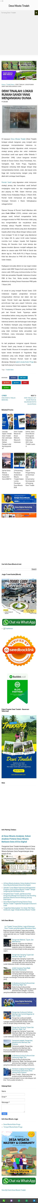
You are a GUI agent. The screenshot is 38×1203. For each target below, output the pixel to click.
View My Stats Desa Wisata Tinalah (14, 1190)
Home (3, 84)
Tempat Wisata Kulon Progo (12, 1127)
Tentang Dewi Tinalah (8, 13)
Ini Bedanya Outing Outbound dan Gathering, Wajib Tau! (23, 984)
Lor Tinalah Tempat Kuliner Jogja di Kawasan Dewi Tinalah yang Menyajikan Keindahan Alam (20, 927)
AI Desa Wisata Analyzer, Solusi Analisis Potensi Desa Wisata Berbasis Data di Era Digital (16, 839)
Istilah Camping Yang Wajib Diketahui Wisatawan (21, 969)
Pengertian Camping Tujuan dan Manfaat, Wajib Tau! (23, 955)
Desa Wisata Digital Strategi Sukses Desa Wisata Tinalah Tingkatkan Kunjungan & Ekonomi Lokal (19, 903)
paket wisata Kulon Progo (25, 362)
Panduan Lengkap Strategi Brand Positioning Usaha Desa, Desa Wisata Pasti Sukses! (23, 1070)
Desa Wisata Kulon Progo (11, 1124)
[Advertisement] (19, 35)
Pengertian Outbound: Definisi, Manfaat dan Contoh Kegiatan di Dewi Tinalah (23, 1014)
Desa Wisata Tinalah (19, 5)
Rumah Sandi (6, 182)
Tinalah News (10, 84)
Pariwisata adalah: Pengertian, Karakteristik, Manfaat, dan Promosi (22, 1042)
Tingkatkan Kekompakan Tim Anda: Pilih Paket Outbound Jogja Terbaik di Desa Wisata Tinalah (19, 909)
